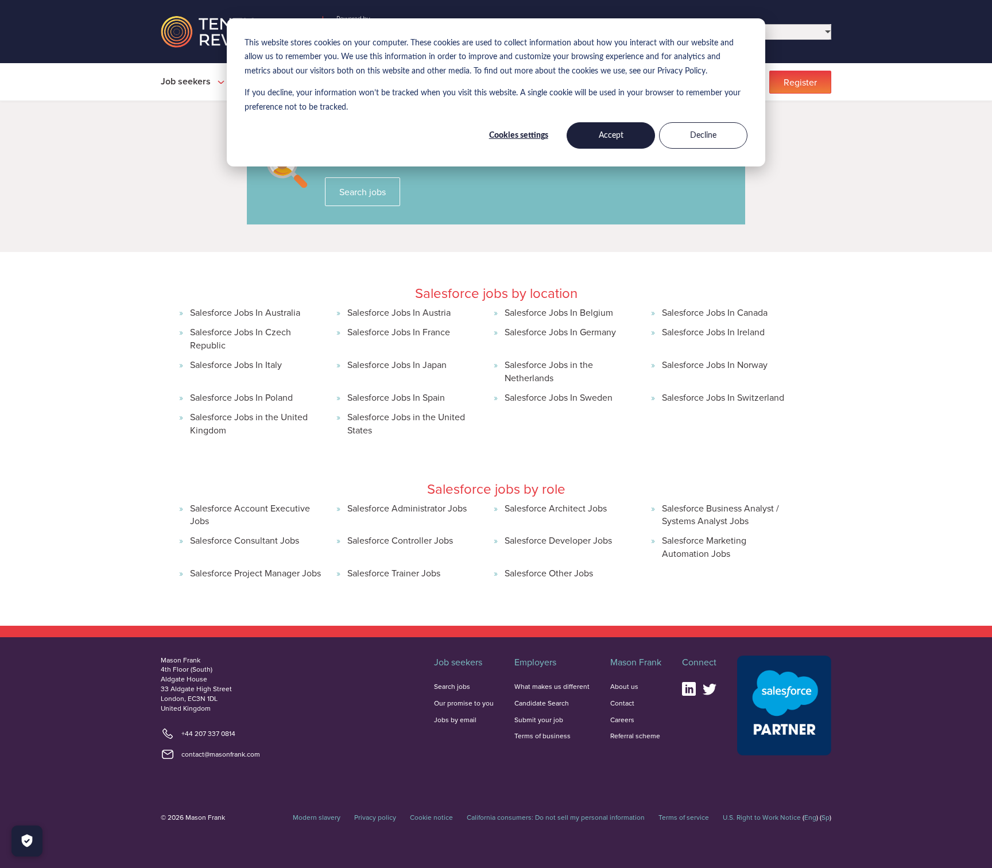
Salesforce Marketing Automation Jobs (704, 546)
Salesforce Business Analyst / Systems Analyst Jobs (720, 514)
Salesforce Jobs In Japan (397, 364)
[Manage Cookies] (26, 841)
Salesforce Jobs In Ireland (713, 332)
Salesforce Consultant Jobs (244, 540)
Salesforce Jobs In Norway (715, 364)
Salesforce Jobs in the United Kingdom (249, 423)
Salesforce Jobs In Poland (241, 397)
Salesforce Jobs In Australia (245, 312)
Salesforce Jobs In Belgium (559, 312)
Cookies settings (518, 135)
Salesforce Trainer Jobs (393, 573)
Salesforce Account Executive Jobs (250, 514)
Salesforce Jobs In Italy (236, 364)
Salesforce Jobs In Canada (715, 312)
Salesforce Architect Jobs (556, 508)
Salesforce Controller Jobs (400, 540)
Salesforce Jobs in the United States (406, 423)
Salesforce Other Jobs (549, 573)
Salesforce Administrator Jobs (407, 508)
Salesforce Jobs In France (398, 332)
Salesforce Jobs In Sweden (559, 397)
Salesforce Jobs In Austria (399, 312)
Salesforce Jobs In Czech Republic (240, 338)
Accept (611, 135)
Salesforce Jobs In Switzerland (723, 397)
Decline (703, 135)
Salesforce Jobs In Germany (560, 332)
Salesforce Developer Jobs (558, 540)
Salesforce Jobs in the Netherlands (549, 370)
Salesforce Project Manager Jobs (255, 573)
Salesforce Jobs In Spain (396, 397)
